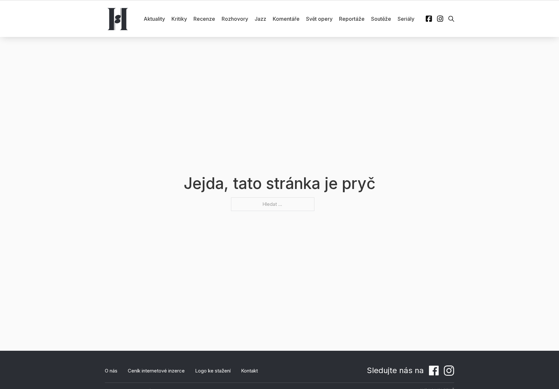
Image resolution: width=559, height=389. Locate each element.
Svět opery (319, 19)
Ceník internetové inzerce (156, 371)
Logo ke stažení (213, 371)
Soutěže (381, 19)
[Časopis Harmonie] (118, 19)
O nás (111, 371)
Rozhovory (235, 19)
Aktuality (154, 19)
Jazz (260, 19)
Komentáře (286, 19)
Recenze (204, 19)
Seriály (406, 19)
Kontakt (249, 371)
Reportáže (352, 19)
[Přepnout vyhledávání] (451, 19)
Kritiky (179, 19)
